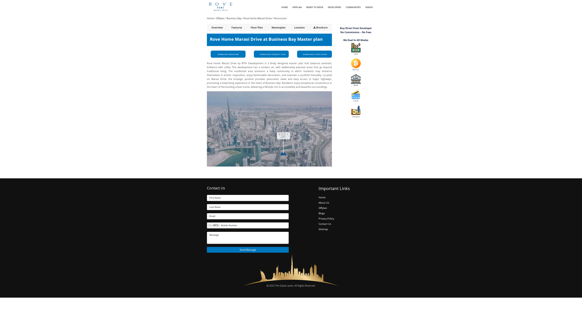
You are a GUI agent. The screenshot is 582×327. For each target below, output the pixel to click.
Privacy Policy (326, 218)
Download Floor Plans (315, 54)
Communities (353, 7)
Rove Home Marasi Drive (258, 18)
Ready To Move (314, 7)
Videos (369, 7)
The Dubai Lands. (284, 285)
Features (236, 27)
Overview (217, 27)
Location (299, 27)
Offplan (297, 7)
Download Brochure (228, 54)
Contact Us (325, 224)
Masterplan (279, 27)
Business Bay (234, 18)
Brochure (322, 27)
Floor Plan (257, 27)
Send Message (248, 249)
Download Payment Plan (272, 54)
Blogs (322, 213)
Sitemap (323, 229)
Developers (334, 7)
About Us (324, 202)
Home (284, 7)
